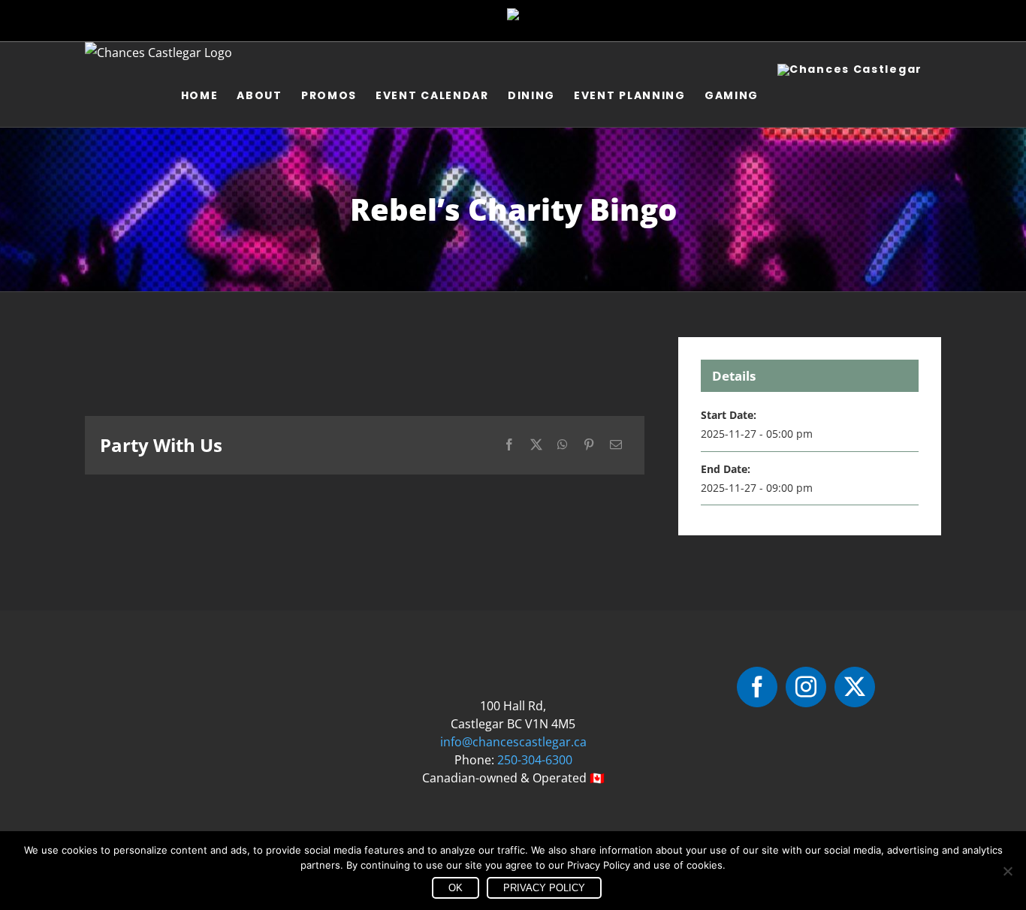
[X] (536, 445)
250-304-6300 (534, 760)
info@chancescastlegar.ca (513, 742)
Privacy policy (544, 887)
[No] (1007, 870)
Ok (455, 887)
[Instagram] (806, 687)
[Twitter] (854, 687)
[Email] (615, 445)
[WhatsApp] (562, 445)
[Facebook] (509, 445)
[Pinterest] (588, 445)
